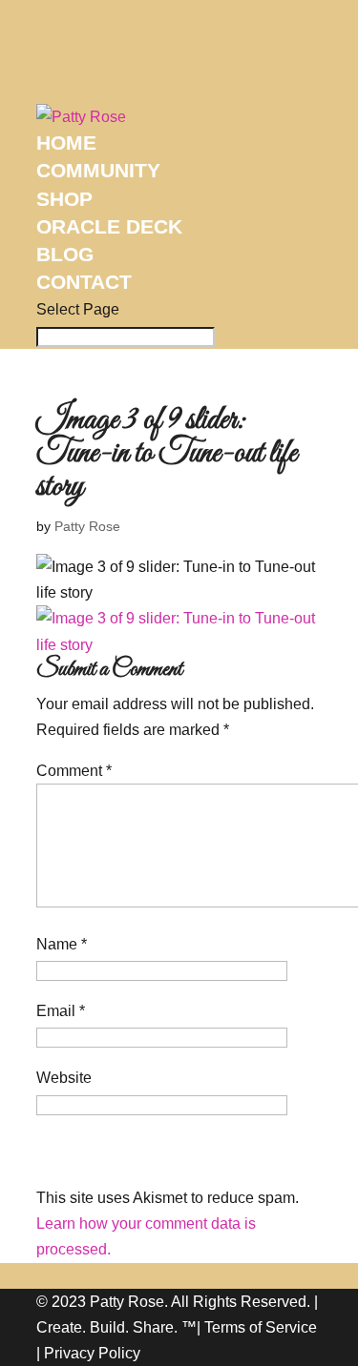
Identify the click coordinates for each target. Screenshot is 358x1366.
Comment (74, 771)
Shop (64, 199)
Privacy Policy (92, 1353)
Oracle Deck (109, 226)
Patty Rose (87, 526)
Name (61, 944)
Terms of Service (260, 1327)
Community (98, 170)
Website (64, 1078)
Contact (84, 282)
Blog (65, 254)
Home (66, 142)
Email (60, 1011)
